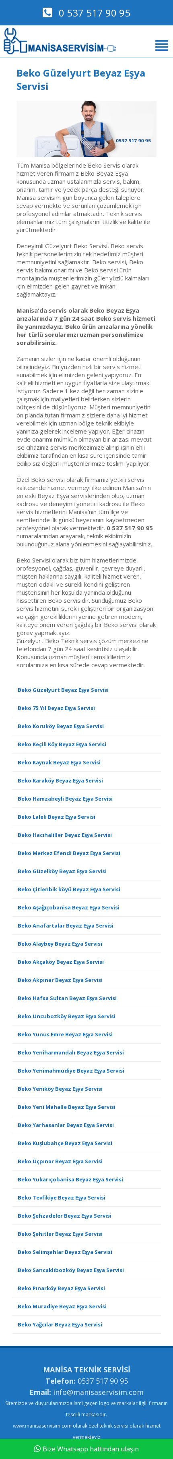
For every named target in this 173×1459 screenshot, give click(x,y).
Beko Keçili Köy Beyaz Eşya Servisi (62, 744)
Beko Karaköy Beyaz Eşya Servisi (60, 780)
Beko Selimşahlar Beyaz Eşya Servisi (65, 1252)
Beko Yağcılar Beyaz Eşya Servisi (60, 1324)
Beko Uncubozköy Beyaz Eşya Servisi (66, 1016)
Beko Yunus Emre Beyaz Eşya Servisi (65, 1034)
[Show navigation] (86, 45)
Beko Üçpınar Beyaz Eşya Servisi (60, 1161)
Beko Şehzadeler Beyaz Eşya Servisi (64, 1215)
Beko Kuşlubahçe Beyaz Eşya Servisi (65, 1143)
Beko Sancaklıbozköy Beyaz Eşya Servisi (71, 1270)
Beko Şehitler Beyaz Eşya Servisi (60, 1233)
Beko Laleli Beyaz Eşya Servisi (56, 816)
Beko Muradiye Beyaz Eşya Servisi (62, 1306)
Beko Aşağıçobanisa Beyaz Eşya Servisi (68, 907)
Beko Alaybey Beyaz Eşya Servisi (60, 943)
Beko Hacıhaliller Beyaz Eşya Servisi (65, 834)
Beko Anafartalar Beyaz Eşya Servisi (65, 925)
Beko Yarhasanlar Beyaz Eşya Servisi (66, 1125)
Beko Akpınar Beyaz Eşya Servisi (60, 980)
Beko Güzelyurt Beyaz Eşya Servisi (63, 689)
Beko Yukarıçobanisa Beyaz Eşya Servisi (70, 1179)
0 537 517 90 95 (93, 12)
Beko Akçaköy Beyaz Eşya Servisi (61, 961)
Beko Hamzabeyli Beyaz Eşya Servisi (65, 798)
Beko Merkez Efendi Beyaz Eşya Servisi (69, 853)
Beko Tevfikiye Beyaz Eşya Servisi (61, 1197)
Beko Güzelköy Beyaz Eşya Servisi (62, 871)
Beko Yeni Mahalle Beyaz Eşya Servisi (66, 1106)
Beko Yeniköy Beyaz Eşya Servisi (60, 1088)
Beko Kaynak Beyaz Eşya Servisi (59, 762)
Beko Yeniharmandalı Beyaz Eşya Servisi (71, 1052)
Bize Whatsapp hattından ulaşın (91, 1448)
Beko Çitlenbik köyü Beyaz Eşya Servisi (69, 889)
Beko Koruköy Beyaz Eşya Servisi (61, 726)
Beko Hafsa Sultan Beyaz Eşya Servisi (67, 998)
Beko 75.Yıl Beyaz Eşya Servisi (56, 708)
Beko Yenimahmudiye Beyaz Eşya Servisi (71, 1070)
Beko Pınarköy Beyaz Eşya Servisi (61, 1288)
